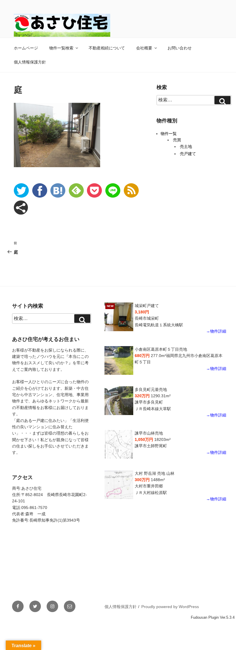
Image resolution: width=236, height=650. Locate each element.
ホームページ (26, 48)
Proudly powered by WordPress (170, 606)
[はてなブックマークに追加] (57, 190)
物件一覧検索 (61, 48)
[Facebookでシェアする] (39, 190)
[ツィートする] (21, 190)
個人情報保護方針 (30, 62)
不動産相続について (107, 48)
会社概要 (144, 48)
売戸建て (188, 153)
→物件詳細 (216, 331)
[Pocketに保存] (94, 190)
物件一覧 (169, 133)
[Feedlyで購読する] (76, 190)
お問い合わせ (180, 48)
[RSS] (131, 190)
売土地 (186, 146)
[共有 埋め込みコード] (21, 207)
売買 (177, 140)
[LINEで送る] (112, 190)
